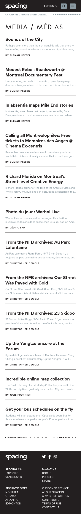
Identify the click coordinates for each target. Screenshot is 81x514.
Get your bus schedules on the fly (39, 409)
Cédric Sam (18, 227)
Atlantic (11, 500)
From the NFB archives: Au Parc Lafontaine (37, 245)
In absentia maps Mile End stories (39, 105)
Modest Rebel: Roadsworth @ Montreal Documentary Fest (35, 72)
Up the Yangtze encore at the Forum (35, 346)
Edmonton (13, 504)
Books (46, 473)
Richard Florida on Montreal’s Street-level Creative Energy (35, 179)
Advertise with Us (55, 496)
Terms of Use (52, 504)
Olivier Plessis (20, 91)
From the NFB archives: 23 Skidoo (40, 313)
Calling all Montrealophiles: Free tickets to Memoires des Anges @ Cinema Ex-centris (39, 140)
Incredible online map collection (37, 378)
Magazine (49, 469)
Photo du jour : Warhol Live (32, 211)
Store (46, 481)
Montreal (12, 492)
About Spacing (53, 492)
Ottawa (10, 496)
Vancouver (13, 477)
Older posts (64, 437)
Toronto (12, 473)
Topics (49, 6)
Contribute (50, 500)
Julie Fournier (20, 395)
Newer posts (17, 437)
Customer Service (55, 488)
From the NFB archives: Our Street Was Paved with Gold (40, 280)
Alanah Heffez (20, 55)
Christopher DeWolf (25, 263)
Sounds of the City (24, 39)
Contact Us (50, 507)
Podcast (48, 477)
